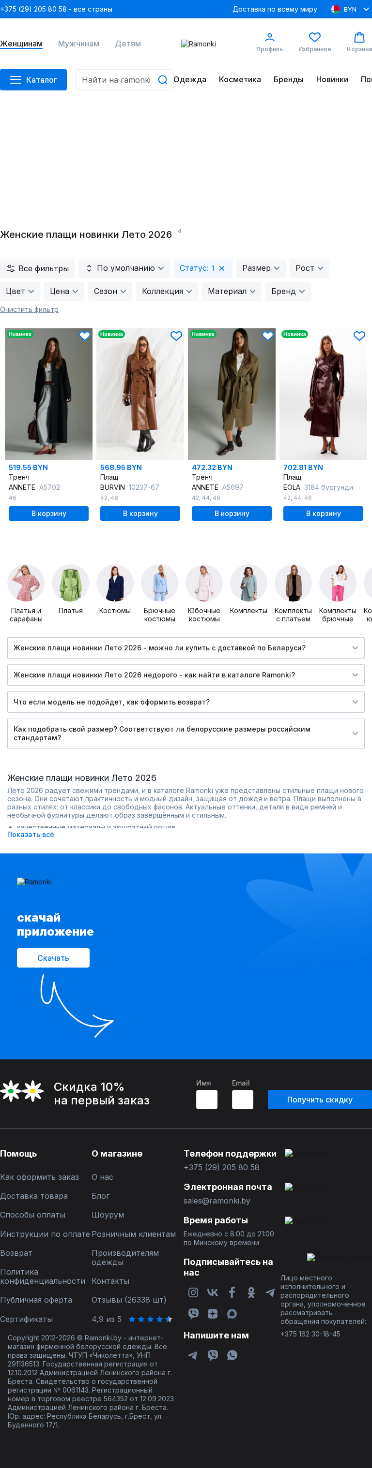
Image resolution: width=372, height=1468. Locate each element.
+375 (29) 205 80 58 (222, 1167)
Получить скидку (320, 1099)
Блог (100, 1196)
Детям (128, 43)
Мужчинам (78, 43)
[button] (85, 336)
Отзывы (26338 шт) (129, 1300)
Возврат (16, 1253)
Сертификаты (26, 1319)
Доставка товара (34, 1196)
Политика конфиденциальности (42, 1276)
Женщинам (21, 43)
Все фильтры (43, 268)
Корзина (359, 49)
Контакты (110, 1281)
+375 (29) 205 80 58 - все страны (56, 9)
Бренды (289, 79)
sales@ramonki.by (217, 1200)
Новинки (332, 79)
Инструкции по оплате (45, 1234)
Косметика (240, 79)
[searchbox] (125, 79)
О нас (102, 1177)
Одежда (189, 79)
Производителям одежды (125, 1257)
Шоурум (108, 1214)
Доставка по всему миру (274, 9)
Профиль (269, 49)
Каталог (41, 80)
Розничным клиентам (134, 1234)
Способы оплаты (32, 1214)
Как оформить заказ (39, 1177)
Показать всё (30, 834)
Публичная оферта (36, 1300)
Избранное (314, 49)
